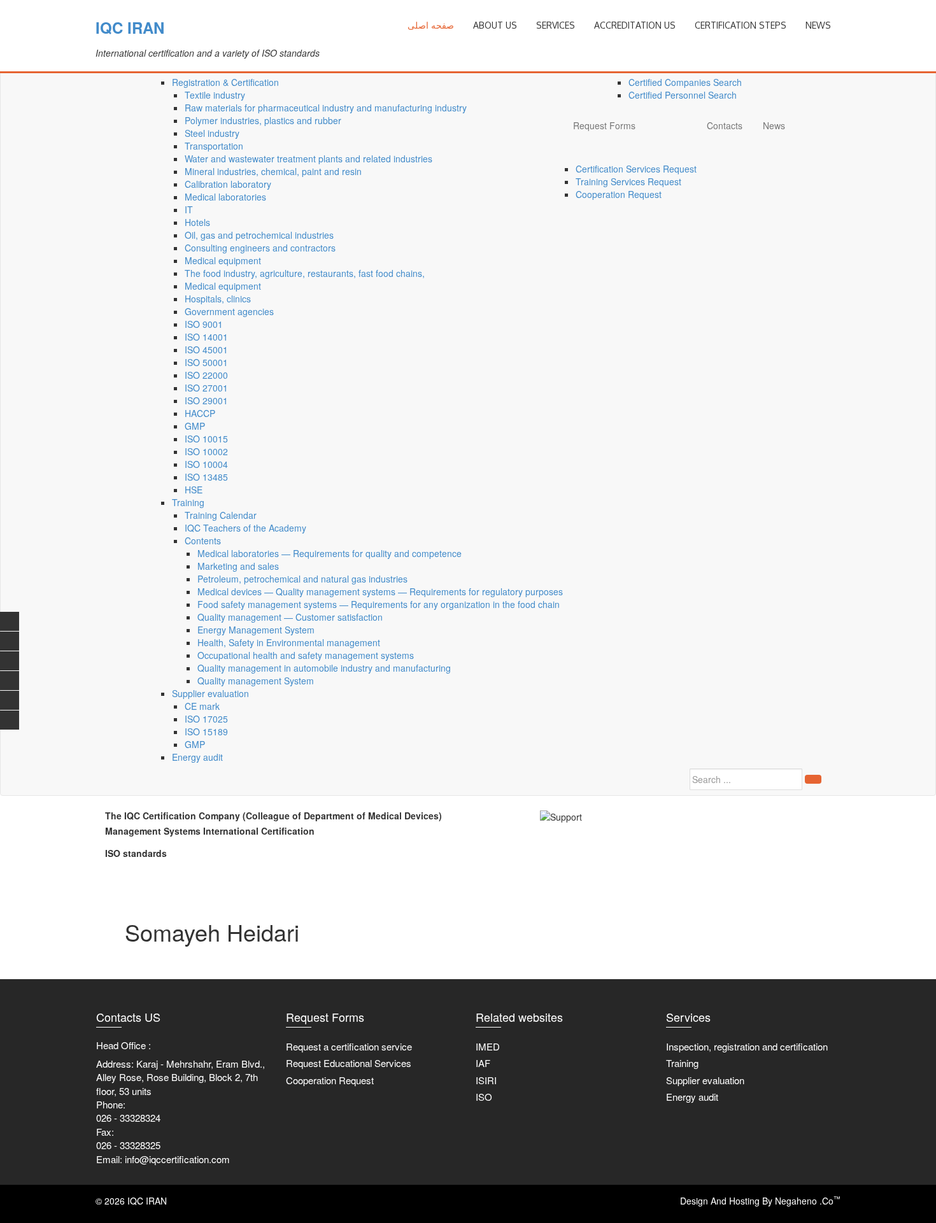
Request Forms (604, 125)
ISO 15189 (206, 731)
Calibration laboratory (228, 184)
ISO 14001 (206, 336)
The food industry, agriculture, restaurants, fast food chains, (305, 273)
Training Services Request (628, 181)
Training (188, 502)
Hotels (197, 222)
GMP (195, 426)
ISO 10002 (206, 451)
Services (555, 25)
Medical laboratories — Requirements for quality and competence (329, 553)
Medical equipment (223, 260)
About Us (495, 25)
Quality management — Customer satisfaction (290, 617)
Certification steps (740, 25)
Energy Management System (256, 629)
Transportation (214, 145)
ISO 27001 (206, 387)
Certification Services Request (636, 168)
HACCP (200, 413)
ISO (484, 1096)
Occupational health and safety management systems (305, 655)
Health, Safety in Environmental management (288, 642)
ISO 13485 (206, 476)
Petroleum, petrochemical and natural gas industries (302, 578)
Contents (203, 540)
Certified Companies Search (685, 82)
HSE (193, 489)
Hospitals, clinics (218, 298)
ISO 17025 (206, 718)
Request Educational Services (348, 1063)
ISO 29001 (206, 400)
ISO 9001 (204, 324)
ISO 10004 (206, 464)
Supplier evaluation (210, 693)
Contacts (724, 125)
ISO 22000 (206, 375)
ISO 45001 (206, 349)
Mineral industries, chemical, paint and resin (273, 171)
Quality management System (255, 680)
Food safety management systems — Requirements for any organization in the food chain (378, 604)
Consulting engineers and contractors (260, 247)
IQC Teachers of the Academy (245, 527)
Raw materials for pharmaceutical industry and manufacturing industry (326, 107)
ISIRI (486, 1080)
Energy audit (197, 757)
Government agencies (229, 311)
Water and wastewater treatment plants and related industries (308, 158)
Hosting (744, 1200)
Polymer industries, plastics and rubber (263, 120)
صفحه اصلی (431, 25)
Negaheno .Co (807, 1200)
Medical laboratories (225, 196)
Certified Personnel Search (682, 94)
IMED (488, 1046)
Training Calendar (221, 515)
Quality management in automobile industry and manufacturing (324, 667)
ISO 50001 (206, 362)
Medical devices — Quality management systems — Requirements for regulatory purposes (380, 591)
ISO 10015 (206, 438)
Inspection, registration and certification (747, 1046)
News (774, 125)
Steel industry (212, 133)
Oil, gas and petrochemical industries (259, 235)
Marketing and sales (238, 566)
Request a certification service (349, 1046)
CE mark (202, 706)
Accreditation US (635, 25)
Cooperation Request (619, 194)
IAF (483, 1063)
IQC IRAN (130, 27)
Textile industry (215, 94)
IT (189, 209)
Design (694, 1200)
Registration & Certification (225, 82)
